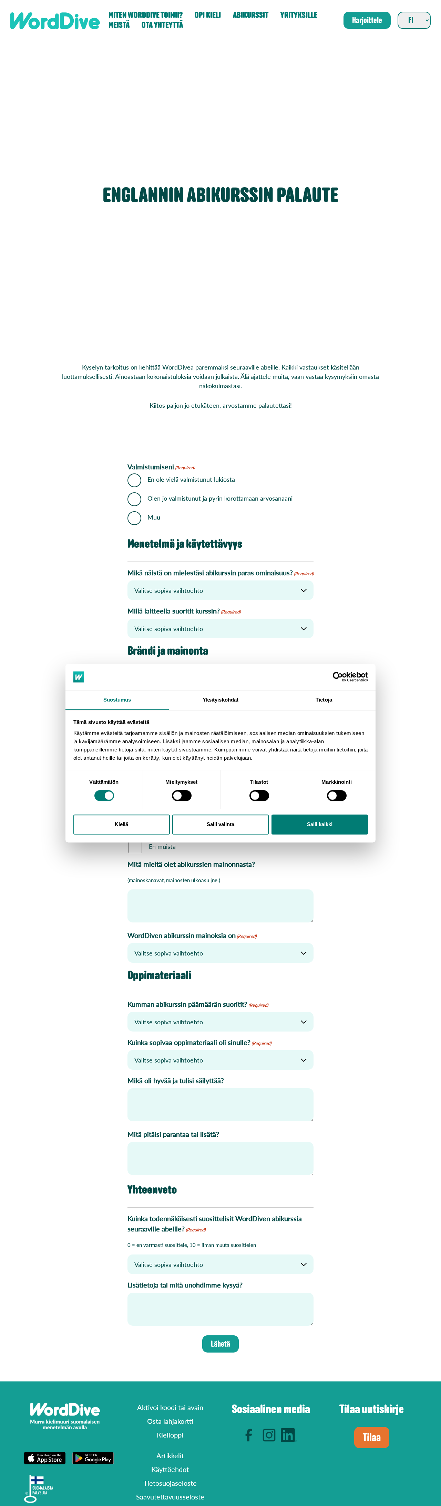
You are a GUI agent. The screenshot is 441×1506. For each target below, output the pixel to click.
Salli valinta (220, 824)
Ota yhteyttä (162, 25)
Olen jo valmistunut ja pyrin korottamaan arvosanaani (220, 498)
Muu (153, 517)
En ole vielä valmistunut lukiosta (191, 479)
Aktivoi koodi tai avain (170, 1407)
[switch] (182, 795)
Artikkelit (170, 1455)
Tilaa (372, 1437)
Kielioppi (170, 1435)
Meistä (119, 25)
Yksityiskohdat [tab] (220, 700)
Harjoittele (367, 20)
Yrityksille (298, 15)
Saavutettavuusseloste (170, 1497)
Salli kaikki (319, 824)
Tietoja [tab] (324, 700)
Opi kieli (208, 15)
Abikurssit (250, 15)
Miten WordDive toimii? (146, 15)
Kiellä (121, 824)
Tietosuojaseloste (170, 1483)
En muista (162, 846)
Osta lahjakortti (170, 1421)
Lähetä (220, 1344)
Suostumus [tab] (117, 700)
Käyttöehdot (170, 1469)
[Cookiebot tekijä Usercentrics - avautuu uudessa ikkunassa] (338, 677)
